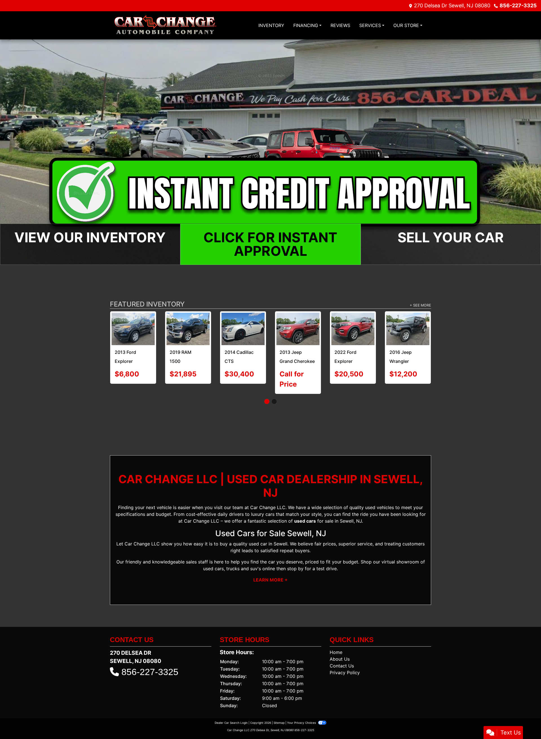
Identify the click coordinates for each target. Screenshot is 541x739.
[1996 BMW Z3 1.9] (188, 324)
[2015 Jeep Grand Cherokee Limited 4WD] (243, 328)
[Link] (270, 151)
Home (336, 640)
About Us (340, 647)
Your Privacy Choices (302, 711)
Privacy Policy (345, 661)
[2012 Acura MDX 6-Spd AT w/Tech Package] (298, 324)
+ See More (420, 305)
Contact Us (342, 654)
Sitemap (279, 711)
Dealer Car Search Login (231, 711)
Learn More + (270, 568)
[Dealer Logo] (165, 25)
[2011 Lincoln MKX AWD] (408, 325)
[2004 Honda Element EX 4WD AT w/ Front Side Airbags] (353, 325)
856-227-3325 (518, 5)
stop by (295, 557)
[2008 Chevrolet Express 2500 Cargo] (133, 327)
